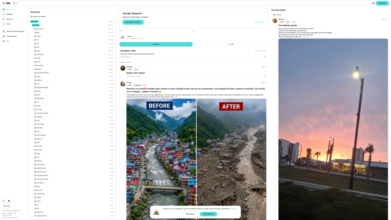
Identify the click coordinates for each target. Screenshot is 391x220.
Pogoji (201, 216)
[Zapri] (4, 4)
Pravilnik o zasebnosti (210, 216)
